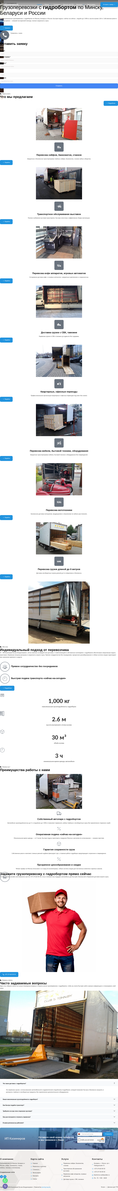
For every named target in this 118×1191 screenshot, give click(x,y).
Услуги (47, 4)
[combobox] (79, 1134)
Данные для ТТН (68, 4)
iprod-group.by (46, 1187)
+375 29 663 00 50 (16, 37)
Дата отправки (5, 57)
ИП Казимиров (9, 4)
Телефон (3, 63)
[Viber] (4, 1176)
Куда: (2, 71)
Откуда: (2, 50)
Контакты (79, 4)
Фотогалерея (91, 4)
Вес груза (3, 78)
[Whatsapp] (1, 1176)
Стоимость (57, 4)
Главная (39, 4)
